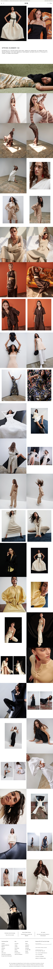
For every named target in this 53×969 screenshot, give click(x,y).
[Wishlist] (3, 3)
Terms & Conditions (18, 954)
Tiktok (26, 943)
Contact (3, 943)
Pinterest (27, 946)
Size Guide (17, 948)
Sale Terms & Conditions (6, 954)
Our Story (16, 943)
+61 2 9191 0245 (40, 954)
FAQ (2, 951)
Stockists (16, 951)
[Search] (48, 3)
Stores (16, 949)
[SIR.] (26, 3)
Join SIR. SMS (27, 949)
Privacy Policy (17, 952)
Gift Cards (4, 952)
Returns (3, 946)
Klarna (3, 949)
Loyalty (16, 946)
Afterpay (3, 948)
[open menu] (2, 3)
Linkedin (27, 952)
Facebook (27, 948)
